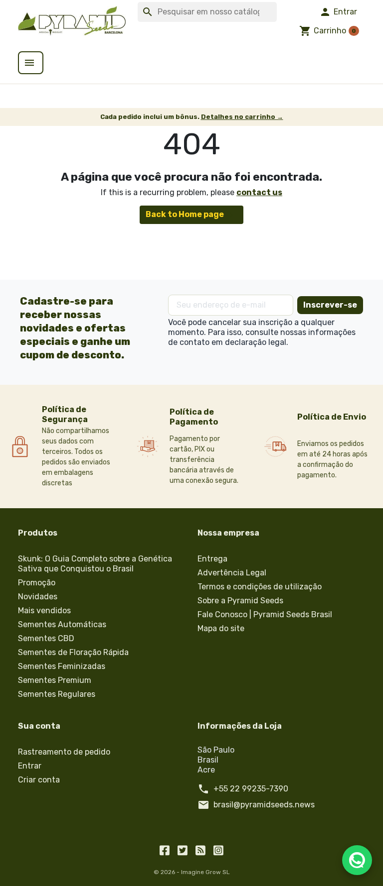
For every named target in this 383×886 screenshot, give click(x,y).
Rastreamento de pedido (64, 752)
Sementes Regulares (56, 694)
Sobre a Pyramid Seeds (240, 600)
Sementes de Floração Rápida (73, 652)
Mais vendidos (44, 610)
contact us (259, 192)
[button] (338, 12)
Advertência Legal (231, 572)
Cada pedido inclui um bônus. (191, 116)
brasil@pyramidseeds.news (264, 804)
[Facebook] (165, 850)
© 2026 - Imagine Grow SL (192, 872)
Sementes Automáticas (62, 624)
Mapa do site (220, 628)
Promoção (36, 582)
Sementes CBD (46, 638)
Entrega (212, 558)
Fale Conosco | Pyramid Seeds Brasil (264, 614)
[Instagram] (218, 850)
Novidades (37, 596)
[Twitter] (183, 850)
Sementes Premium (54, 680)
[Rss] (200, 850)
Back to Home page (191, 215)
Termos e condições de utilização (259, 586)
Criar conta (39, 779)
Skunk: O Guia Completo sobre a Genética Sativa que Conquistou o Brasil (95, 563)
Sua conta (39, 726)
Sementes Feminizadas (61, 666)
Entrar (29, 766)
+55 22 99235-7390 (250, 788)
